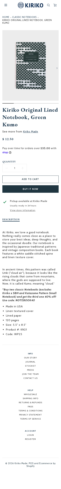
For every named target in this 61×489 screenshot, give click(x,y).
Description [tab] (11, 219)
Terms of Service (30, 418)
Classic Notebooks (24, 17)
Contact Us (30, 378)
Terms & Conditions (30, 410)
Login (30, 435)
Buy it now (30, 189)
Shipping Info (30, 398)
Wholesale (30, 394)
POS (31, 463)
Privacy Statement (30, 414)
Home (5, 17)
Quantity (9, 161)
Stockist (30, 366)
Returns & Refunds (30, 402)
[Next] (57, 68)
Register (30, 439)
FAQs (30, 406)
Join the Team (30, 374)
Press (30, 370)
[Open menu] (5, 5)
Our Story (30, 357)
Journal (30, 361)
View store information (22, 210)
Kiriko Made (30, 131)
